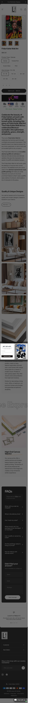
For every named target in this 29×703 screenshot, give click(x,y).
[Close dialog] (26, 344)
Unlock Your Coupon (7, 356)
